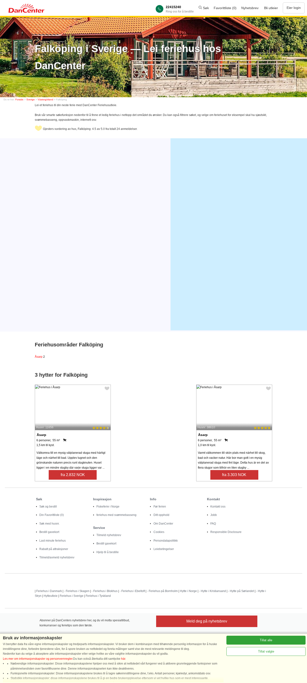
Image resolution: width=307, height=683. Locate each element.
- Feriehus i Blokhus (105, 591)
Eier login (294, 8)
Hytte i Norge (188, 591)
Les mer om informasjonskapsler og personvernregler (37, 658)
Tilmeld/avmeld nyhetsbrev (56, 557)
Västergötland (45, 99)
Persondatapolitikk (166, 540)
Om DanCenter (163, 523)
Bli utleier (271, 8)
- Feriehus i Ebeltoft (132, 591)
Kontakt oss (217, 506)
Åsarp (40, 356)
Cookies (159, 532)
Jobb (213, 515)
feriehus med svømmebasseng (116, 515)
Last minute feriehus (52, 540)
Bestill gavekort (49, 532)
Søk (205, 8)
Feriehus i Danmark (49, 591)
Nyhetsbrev (250, 8)
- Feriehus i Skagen (76, 591)
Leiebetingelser (164, 549)
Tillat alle (266, 640)
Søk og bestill (48, 506)
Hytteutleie (51, 596)
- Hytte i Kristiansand (212, 591)
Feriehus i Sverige (71, 596)
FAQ (213, 523)
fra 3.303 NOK (234, 475)
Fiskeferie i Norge (107, 506)
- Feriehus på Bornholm (162, 591)
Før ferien (160, 506)
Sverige (30, 99)
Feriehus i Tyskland (98, 596)
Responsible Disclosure (226, 532)
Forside (19, 99)
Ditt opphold (161, 515)
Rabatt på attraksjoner (53, 549)
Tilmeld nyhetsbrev (108, 535)
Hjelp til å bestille (107, 552)
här (123, 658)
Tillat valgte (266, 651)
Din (51, 515)
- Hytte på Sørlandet (241, 591)
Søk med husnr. (49, 523)
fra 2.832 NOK (73, 475)
